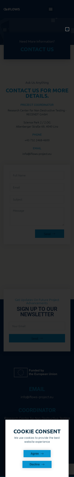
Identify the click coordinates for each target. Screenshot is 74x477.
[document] (37, 238)
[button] (67, 29)
